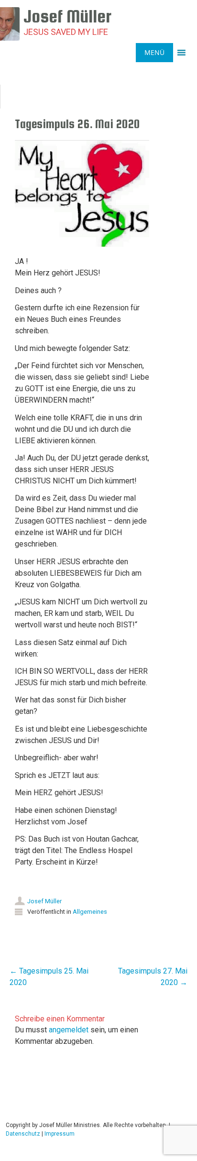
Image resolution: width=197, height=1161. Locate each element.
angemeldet (68, 1029)
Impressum (59, 1133)
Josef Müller (44, 901)
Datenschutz (23, 1133)
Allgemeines (90, 911)
